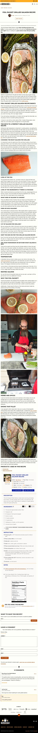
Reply (35, 673)
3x (33, 506)
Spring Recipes (18, 727)
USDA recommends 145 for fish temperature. (15, 568)
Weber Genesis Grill (7, 470)
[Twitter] (36, 1)
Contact (25, 727)
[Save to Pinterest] (37, 365)
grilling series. (24, 101)
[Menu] (37, 4)
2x (31, 506)
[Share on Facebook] (37, 366)
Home (2, 7)
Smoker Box (5, 469)
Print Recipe (29, 490)
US (23, 506)
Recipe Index (10, 727)
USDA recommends (5, 260)
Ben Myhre (18, 479)
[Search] (35, 4)
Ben (13, 15)
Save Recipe (34, 620)
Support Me (31, 727)
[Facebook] (34, 1)
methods (5, 7)
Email (2, 618)
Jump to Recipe (19, 18)
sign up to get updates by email (27, 606)
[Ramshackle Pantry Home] (5, 4)
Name (2, 648)
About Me (3, 727)
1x (29, 506)
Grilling (10, 7)
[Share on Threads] (37, 368)
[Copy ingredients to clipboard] (13, 506)
